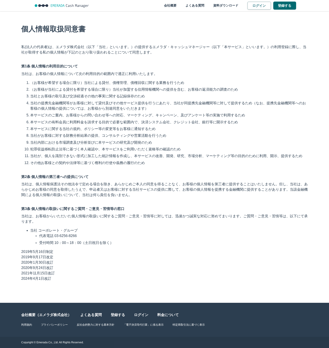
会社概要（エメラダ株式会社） (46, 315)
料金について (168, 315)
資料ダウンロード (225, 5)
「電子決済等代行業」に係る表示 (143, 324)
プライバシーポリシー (54, 324)
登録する (284, 5)
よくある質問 (195, 5)
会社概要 (170, 5)
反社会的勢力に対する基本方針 (95, 324)
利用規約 (26, 324)
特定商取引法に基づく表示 (189, 324)
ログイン (259, 5)
